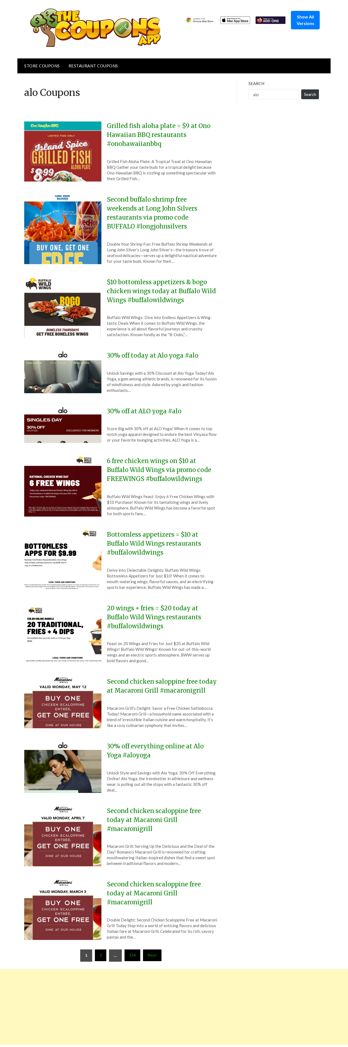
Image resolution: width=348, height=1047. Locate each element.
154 (132, 955)
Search (256, 83)
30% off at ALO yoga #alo (144, 411)
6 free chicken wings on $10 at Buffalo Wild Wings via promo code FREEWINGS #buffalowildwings (159, 470)
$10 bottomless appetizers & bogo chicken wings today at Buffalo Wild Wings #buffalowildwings (161, 291)
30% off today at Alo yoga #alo (152, 355)
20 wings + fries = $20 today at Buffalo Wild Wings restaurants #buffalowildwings (154, 617)
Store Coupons (42, 65)
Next (152, 955)
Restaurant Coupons (93, 65)
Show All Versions (305, 20)
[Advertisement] (163, 1007)
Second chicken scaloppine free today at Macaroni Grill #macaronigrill (154, 820)
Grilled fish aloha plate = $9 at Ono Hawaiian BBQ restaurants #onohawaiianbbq (158, 135)
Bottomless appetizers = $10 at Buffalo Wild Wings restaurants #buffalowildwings (154, 543)
